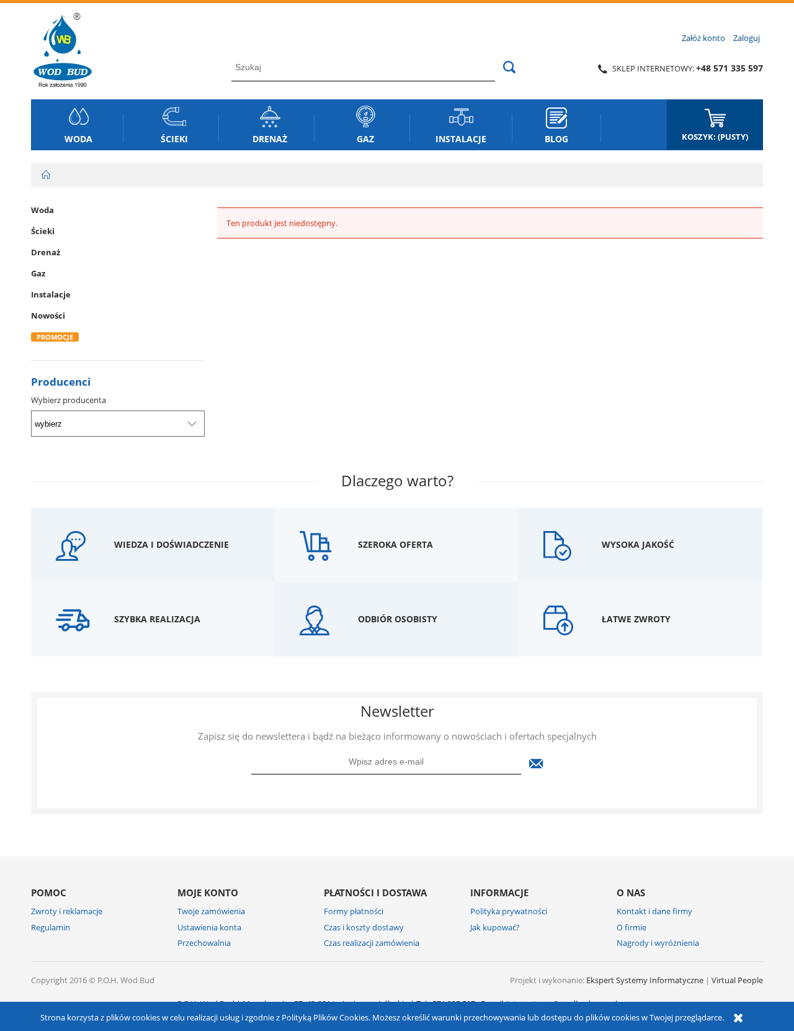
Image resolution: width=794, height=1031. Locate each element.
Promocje (55, 337)
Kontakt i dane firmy (654, 911)
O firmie (631, 927)
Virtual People (737, 980)
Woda (42, 210)
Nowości (48, 315)
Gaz (38, 273)
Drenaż (45, 252)
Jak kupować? (495, 927)
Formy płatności (353, 911)
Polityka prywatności (508, 911)
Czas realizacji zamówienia (371, 942)
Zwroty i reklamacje (66, 911)
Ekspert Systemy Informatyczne (644, 980)
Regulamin (50, 927)
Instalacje (51, 294)
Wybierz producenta (68, 400)
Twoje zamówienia (211, 911)
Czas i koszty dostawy (364, 927)
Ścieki (43, 231)
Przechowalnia (204, 942)
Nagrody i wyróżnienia (658, 942)
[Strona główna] (62, 48)
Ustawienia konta (209, 927)
